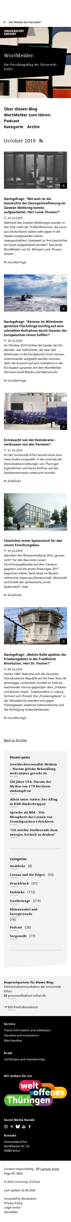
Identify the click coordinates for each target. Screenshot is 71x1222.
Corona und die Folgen (27, 875)
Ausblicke (17, 866)
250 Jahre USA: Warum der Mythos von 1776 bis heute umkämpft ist (30, 786)
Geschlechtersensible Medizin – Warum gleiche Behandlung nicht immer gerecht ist (33, 768)
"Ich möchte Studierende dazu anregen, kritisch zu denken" (34, 832)
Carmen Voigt (49, 1169)
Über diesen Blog (20, 109)
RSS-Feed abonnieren (23, 1007)
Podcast (16, 927)
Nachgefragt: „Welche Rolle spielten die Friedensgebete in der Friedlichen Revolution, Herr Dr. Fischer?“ (35, 659)
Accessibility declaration (20, 1198)
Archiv (33, 126)
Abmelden (11, 1212)
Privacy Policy (13, 1203)
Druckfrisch (19, 883)
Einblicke (17, 892)
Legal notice (12, 1207)
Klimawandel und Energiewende (24, 911)
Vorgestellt (18, 936)
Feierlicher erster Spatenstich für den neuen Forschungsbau (33, 542)
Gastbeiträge (20, 901)
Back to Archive (15, 740)
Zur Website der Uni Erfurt (25, 22)
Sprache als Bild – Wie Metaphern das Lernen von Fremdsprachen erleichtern (32, 816)
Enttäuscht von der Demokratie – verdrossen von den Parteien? (30, 442)
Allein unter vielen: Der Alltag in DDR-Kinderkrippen (33, 801)
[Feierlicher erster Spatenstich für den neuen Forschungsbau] (35, 513)
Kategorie (13, 126)
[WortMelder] (18, 37)
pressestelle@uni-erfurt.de (27, 995)
